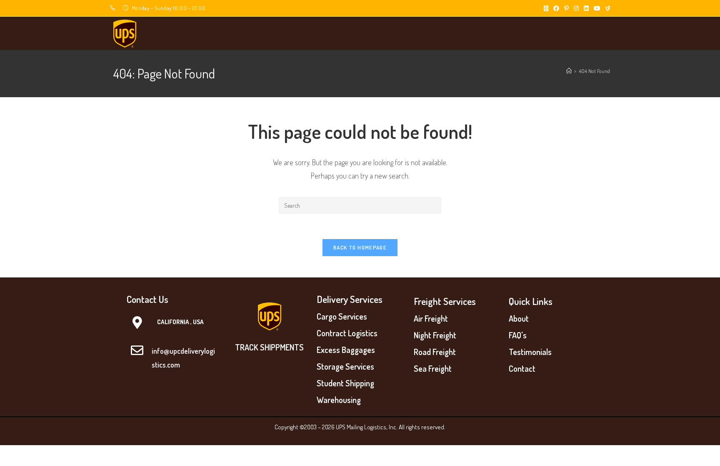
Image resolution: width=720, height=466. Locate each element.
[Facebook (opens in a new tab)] (556, 8)
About (519, 318)
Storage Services (345, 366)
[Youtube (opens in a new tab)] (597, 8)
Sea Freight (433, 368)
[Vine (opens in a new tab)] (606, 8)
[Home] (569, 71)
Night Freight (435, 335)
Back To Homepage (360, 247)
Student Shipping (345, 383)
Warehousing (339, 399)
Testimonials (530, 351)
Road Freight (435, 351)
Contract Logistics (347, 332)
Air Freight (431, 318)
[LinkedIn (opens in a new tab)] (586, 8)
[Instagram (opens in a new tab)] (576, 8)
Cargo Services (342, 316)
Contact (522, 368)
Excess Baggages (346, 349)
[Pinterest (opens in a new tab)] (566, 8)
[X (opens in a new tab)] (546, 8)
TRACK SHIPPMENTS (269, 347)
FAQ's (518, 335)
